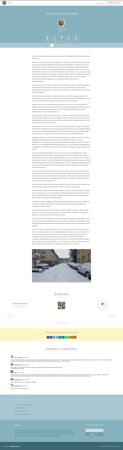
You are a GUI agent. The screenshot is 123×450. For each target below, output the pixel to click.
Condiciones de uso (20, 408)
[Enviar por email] (73, 337)
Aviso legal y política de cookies (23, 404)
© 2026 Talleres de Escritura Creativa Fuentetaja (109, 446)
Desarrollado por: (11, 446)
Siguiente (112, 316)
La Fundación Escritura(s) (22, 430)
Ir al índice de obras (62, 323)
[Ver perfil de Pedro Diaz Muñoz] (61, 23)
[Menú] (4, 3)
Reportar (76, 40)
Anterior (10, 316)
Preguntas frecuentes (20, 411)
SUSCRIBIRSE (95, 434)
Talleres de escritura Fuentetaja (23, 414)
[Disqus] (61, 373)
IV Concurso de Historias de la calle (64, 45)
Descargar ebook (102, 306)
